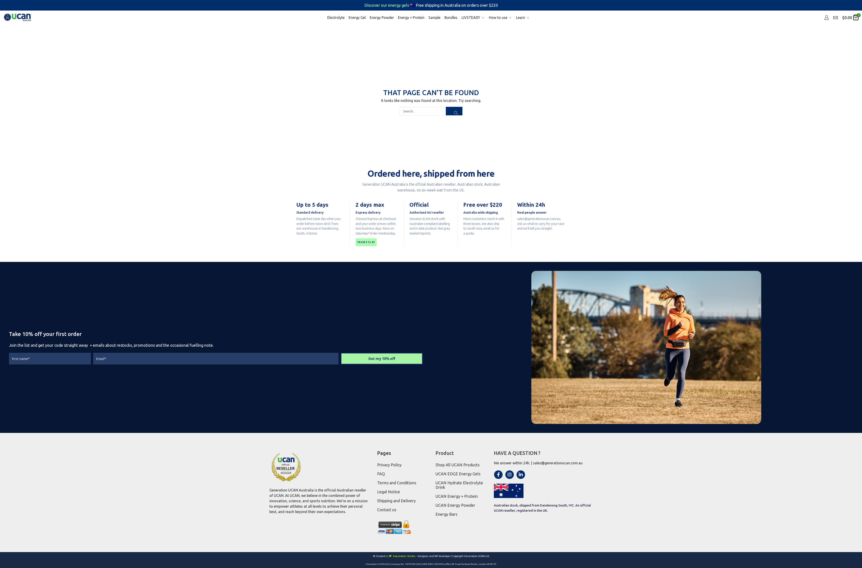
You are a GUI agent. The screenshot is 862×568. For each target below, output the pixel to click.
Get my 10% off (381, 358)
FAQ (381, 474)
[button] (826, 17)
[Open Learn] (528, 18)
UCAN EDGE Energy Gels (457, 474)
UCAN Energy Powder (455, 505)
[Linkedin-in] (520, 474)
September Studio (404, 556)
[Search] (454, 111)
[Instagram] (509, 474)
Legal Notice (388, 491)
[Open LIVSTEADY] (483, 18)
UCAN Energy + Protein (456, 496)
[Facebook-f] (498, 474)
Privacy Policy (389, 465)
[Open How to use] (510, 18)
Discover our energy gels (387, 5)
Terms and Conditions (396, 482)
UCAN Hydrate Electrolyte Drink (459, 484)
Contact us (386, 509)
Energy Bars (446, 514)
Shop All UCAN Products (457, 465)
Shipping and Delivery (396, 500)
